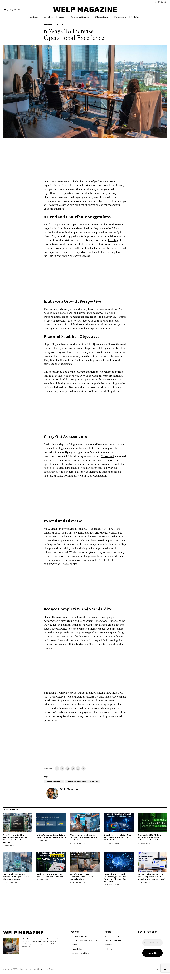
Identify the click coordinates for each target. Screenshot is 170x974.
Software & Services (113, 940)
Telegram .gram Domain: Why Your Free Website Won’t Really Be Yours (85, 837)
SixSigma (94, 782)
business (69, 536)
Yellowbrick (107, 456)
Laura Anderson (78, 843)
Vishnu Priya (9, 845)
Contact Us (75, 945)
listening (113, 240)
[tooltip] (155, 2)
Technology (109, 949)
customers (74, 640)
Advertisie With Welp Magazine (84, 940)
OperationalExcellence (76, 782)
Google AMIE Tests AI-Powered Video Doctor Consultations (81, 876)
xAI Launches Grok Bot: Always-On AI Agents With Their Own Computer (16, 876)
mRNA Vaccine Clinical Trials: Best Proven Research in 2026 (51, 836)
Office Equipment (112, 936)
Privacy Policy (76, 949)
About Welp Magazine (80, 936)
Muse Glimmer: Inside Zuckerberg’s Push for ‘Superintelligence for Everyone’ (115, 878)
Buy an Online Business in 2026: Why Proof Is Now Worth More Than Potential (151, 876)
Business (48, 24)
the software (78, 371)
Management (59, 24)
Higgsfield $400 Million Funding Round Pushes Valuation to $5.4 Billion (149, 837)
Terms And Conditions (80, 953)
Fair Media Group (47, 969)
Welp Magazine (69, 789)
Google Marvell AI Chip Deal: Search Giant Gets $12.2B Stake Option (118, 837)
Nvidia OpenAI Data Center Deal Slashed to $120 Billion (49, 875)
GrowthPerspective (54, 782)
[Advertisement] (85, 160)
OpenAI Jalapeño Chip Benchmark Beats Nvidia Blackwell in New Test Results (15, 838)
